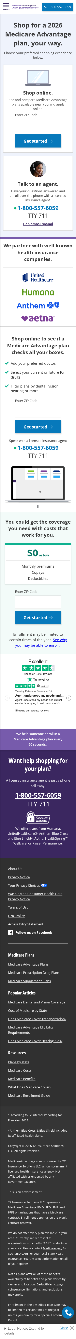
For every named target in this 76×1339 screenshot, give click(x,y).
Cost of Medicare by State (27, 1010)
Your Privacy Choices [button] (24, 885)
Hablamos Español (38, 224)
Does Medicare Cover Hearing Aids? (35, 1041)
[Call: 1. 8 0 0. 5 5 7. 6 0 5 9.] (68, 1312)
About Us (15, 869)
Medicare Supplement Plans (29, 981)
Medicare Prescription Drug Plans (34, 972)
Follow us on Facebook (33, 932)
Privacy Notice (19, 877)
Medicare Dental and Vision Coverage (36, 1002)
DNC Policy (16, 916)
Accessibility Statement (25, 924)
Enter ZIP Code (26, 115)
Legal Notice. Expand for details (24, 1331)
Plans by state (18, 1062)
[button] (6, 7)
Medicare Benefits (21, 1079)
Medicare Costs (20, 1070)
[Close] (68, 1327)
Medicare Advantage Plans (28, 964)
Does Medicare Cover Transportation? (37, 1019)
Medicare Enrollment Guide (29, 1095)
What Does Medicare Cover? (29, 1087)
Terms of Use (18, 907)
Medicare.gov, (52, 1248)
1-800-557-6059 (38, 208)
